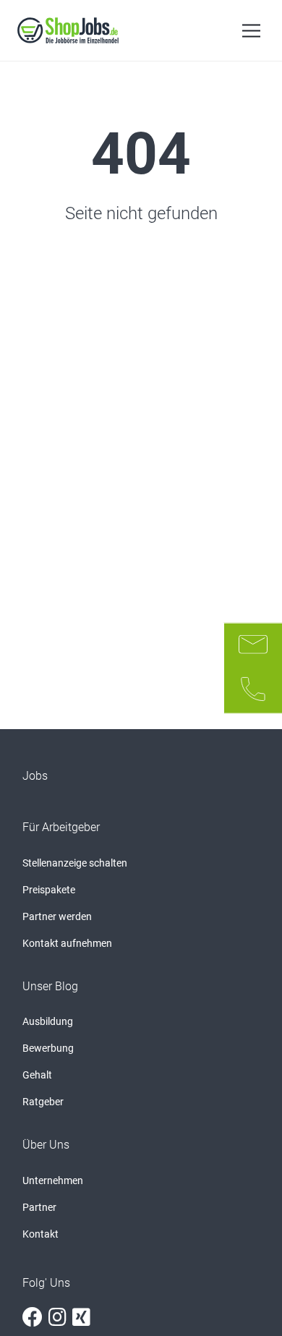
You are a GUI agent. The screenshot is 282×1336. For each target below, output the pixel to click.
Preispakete (48, 889)
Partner (39, 1207)
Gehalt (37, 1075)
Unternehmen (52, 1180)
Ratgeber (43, 1101)
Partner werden (57, 916)
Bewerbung (48, 1048)
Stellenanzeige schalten (74, 863)
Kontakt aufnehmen (67, 943)
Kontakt (40, 1234)
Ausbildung (47, 1021)
